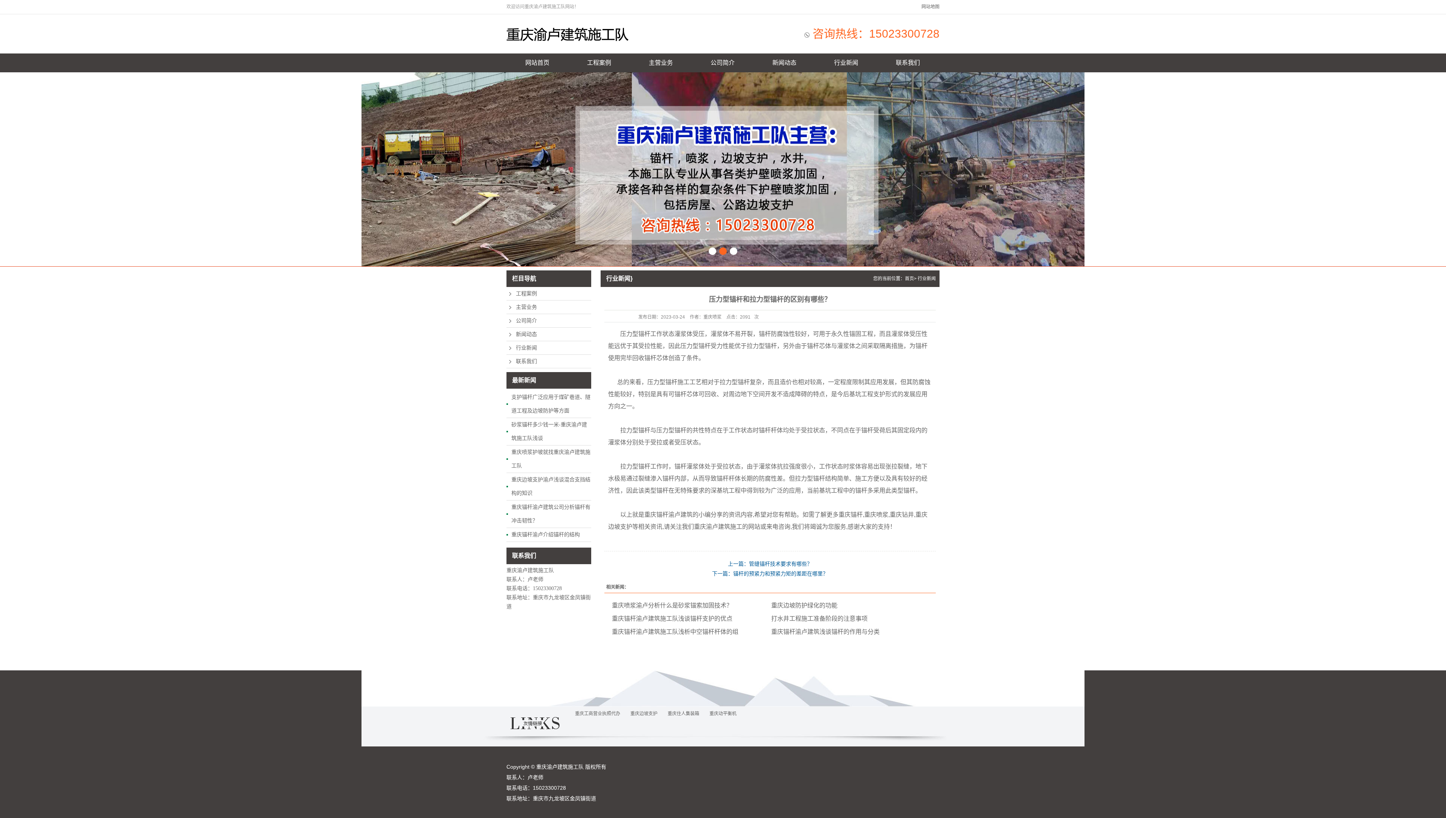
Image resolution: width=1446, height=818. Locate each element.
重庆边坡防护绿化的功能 (804, 605)
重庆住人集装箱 (683, 713)
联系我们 (908, 63)
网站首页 (537, 63)
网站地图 (930, 6)
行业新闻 (846, 63)
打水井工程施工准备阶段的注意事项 (819, 618)
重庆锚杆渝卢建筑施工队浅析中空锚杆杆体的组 (675, 632)
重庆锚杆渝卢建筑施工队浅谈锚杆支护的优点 (672, 618)
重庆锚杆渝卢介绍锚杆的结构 (545, 534)
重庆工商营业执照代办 (597, 713)
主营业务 (661, 63)
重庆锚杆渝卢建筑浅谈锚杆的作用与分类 (825, 632)
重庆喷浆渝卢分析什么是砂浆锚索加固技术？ (672, 605)
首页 (909, 278)
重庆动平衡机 (723, 713)
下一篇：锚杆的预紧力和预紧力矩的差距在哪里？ (770, 574)
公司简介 (723, 63)
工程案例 (599, 63)
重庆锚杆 (656, 514)
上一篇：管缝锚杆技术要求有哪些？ (770, 564)
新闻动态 (784, 63)
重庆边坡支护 (643, 713)
